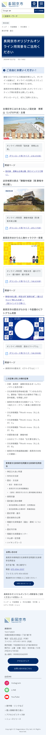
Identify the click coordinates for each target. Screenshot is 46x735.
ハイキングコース (14, 542)
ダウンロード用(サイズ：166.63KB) (25, 281)
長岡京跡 (11, 496)
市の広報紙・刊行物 (30, 602)
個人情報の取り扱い (14, 710)
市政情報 (13, 27)
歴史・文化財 (12, 480)
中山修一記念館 (13, 538)
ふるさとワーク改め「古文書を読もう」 (24, 439)
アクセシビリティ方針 (15, 715)
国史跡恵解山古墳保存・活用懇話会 (22, 505)
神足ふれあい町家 (14, 471)
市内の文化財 (12, 476)
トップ (4, 27)
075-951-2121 (16, 638)
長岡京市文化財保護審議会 (19, 488)
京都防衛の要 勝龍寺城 (17, 435)
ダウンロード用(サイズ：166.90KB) (25, 353)
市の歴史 (23, 27)
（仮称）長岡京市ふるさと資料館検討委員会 (25, 492)
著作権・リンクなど (14, 706)
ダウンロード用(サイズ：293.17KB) (25, 228)
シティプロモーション (12, 605)
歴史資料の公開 (13, 518)
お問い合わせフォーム (24, 583)
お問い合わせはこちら (23, 668)
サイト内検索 (39, 11)
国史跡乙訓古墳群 (14, 501)
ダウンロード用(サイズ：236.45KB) (25, 156)
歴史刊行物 (12, 529)
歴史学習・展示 (7, 31)
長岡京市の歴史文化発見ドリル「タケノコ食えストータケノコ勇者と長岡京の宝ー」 (24, 405)
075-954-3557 (17, 569)
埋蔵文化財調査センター (17, 534)
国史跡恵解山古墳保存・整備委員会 (22, 509)
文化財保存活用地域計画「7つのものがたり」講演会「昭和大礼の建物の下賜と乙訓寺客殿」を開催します (24, 394)
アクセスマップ (23, 661)
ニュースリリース (13, 719)
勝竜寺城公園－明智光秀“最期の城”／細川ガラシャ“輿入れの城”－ (24, 300)
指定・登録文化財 (15, 484)
